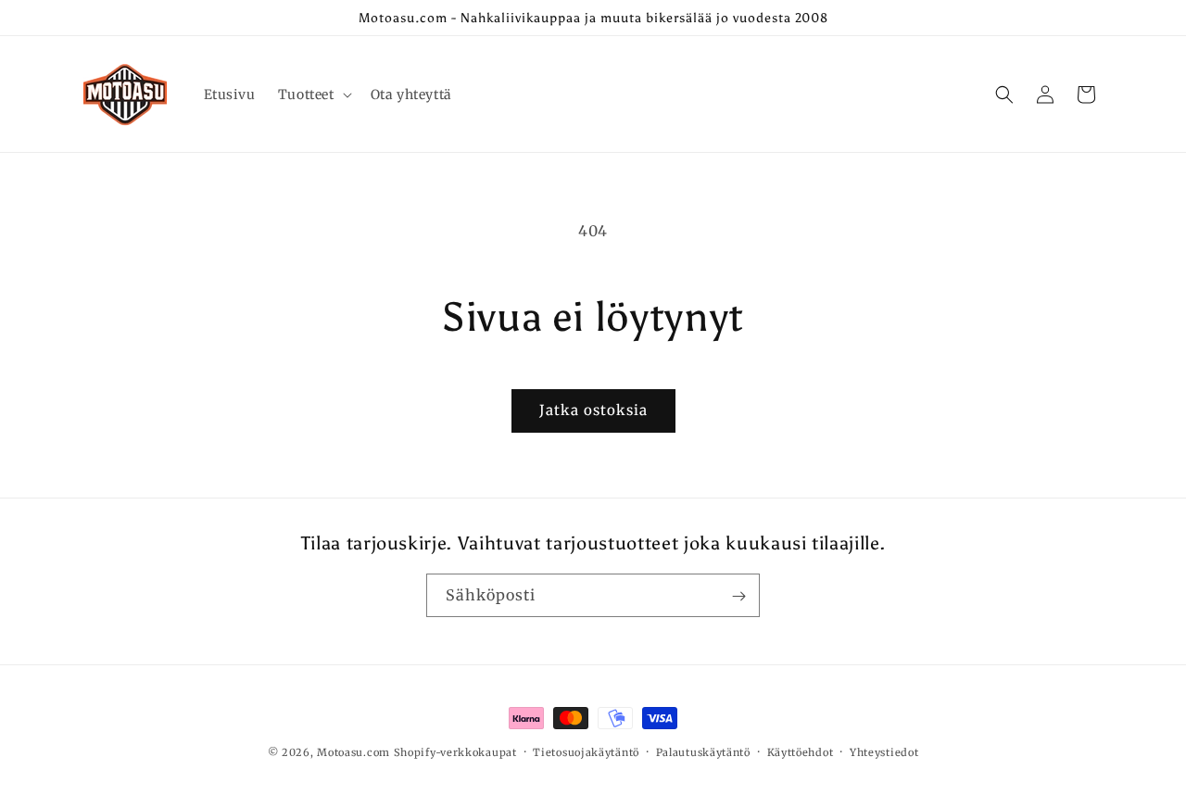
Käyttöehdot (800, 751)
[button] (313, 94)
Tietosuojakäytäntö (586, 751)
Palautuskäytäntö (703, 751)
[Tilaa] (738, 596)
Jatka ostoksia (593, 410)
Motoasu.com (353, 752)
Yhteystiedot (884, 751)
